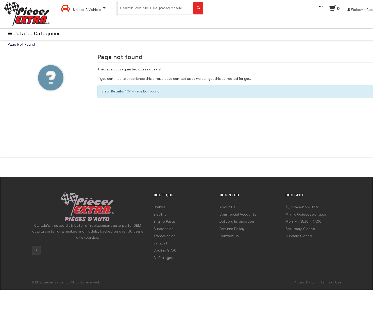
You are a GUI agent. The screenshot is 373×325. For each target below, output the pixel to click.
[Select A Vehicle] (83, 3)
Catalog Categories (36, 33)
